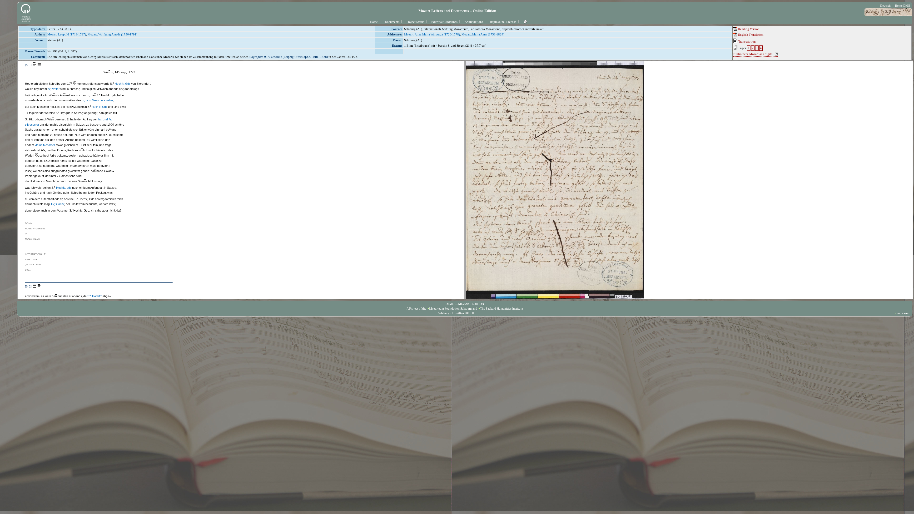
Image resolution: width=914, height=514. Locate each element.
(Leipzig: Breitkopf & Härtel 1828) (288, 57)
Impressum (903, 313)
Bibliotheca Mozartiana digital (753, 54)
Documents (392, 22)
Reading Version (748, 29)
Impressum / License (503, 22)
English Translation (750, 34)
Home (374, 22)
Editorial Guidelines (444, 22)
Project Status (415, 22)
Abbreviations (474, 22)
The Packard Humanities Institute (501, 308)
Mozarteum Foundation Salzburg (450, 308)
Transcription (747, 41)
